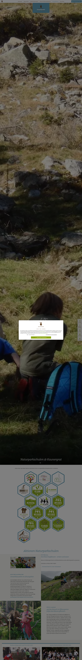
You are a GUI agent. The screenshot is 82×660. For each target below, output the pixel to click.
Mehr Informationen (42, 331)
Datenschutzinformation (44, 333)
